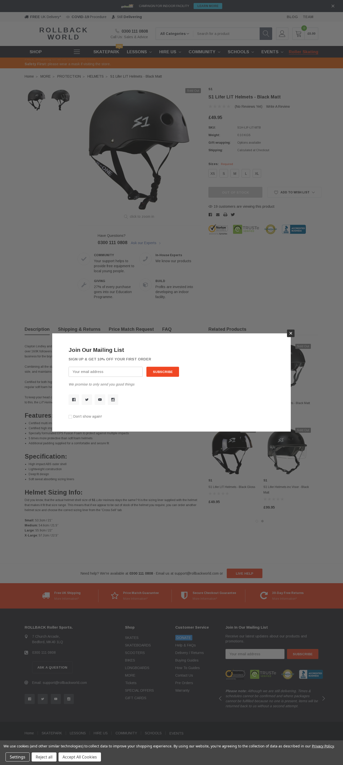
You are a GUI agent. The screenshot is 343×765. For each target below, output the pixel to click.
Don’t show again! (87, 417)
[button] (291, 333)
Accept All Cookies (80, 757)
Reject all (44, 757)
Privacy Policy (323, 746)
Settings (17, 757)
